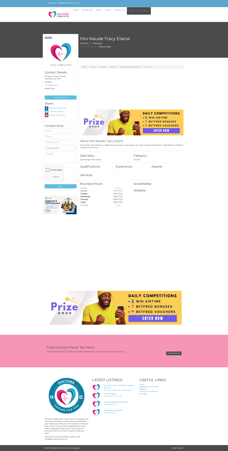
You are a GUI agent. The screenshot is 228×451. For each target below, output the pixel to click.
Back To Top (177, 448)
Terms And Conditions (149, 391)
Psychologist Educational (129, 67)
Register (143, 389)
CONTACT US (119, 10)
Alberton (112, 67)
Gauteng (103, 67)
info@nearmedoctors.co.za (68, 3)
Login (142, 384)
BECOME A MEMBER (139, 11)
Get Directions (61, 97)
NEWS (98, 10)
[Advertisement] (131, 93)
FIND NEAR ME (174, 353)
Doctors (93, 67)
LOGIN (107, 10)
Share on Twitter (56, 111)
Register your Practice (149, 387)
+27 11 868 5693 (51, 85)
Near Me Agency (73, 448)
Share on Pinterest (56, 115)
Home (84, 67)
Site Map (143, 394)
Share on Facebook (57, 108)
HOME (75, 10)
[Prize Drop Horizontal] (131, 122)
